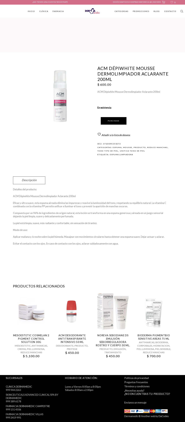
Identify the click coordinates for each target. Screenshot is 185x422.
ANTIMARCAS (39, 345)
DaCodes (164, 416)
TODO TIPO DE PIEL (108, 151)
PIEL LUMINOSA (35, 349)
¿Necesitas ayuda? (134, 390)
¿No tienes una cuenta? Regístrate (50, 2)
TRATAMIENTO (112, 352)
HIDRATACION (161, 345)
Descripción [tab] (29, 180)
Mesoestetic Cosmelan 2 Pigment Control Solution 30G (31, 338)
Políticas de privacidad (136, 377)
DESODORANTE (64, 345)
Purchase (113, 121)
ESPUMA (117, 147)
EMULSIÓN (120, 349)
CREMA (22, 349)
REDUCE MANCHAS (157, 147)
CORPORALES (144, 345)
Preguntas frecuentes (136, 382)
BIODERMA (161, 342)
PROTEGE (72, 349)
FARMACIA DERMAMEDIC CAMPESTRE (28, 406)
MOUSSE (127, 147)
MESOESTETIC (23, 345)
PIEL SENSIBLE (162, 349)
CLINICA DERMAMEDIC (19, 386)
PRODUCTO (140, 147)
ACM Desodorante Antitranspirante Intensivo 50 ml (72, 338)
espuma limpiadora (121, 154)
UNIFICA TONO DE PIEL (132, 151)
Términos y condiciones (137, 386)
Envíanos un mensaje (135, 402)
